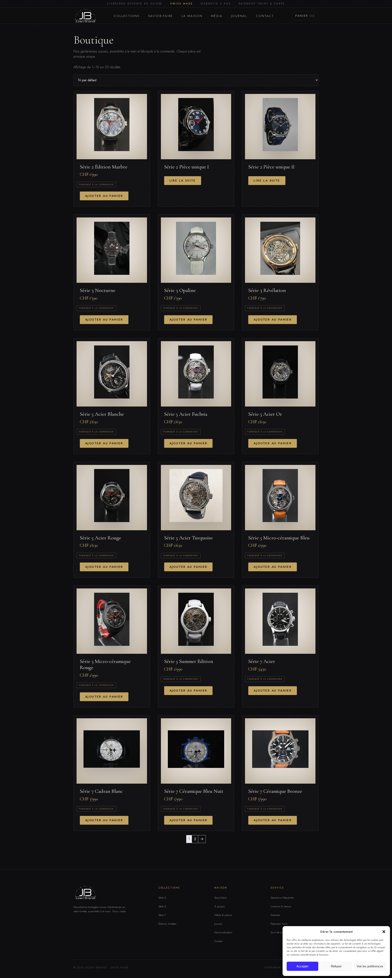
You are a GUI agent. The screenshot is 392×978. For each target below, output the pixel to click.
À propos (219, 906)
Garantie (275, 915)
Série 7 (162, 915)
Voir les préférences (370, 966)
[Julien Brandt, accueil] (85, 15)
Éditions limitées (167, 924)
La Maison (192, 16)
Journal (239, 16)
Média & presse (223, 915)
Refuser (336, 966)
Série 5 (162, 906)
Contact (265, 16)
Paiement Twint (279, 924)
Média (217, 16)
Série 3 (162, 898)
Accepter (302, 966)
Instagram (272, 967)
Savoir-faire (160, 16)
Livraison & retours (281, 906)
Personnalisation (223, 932)
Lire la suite (182, 180)
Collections (127, 16)
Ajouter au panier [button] (104, 196)
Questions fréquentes (282, 898)
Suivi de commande (282, 932)
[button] (384, 932)
